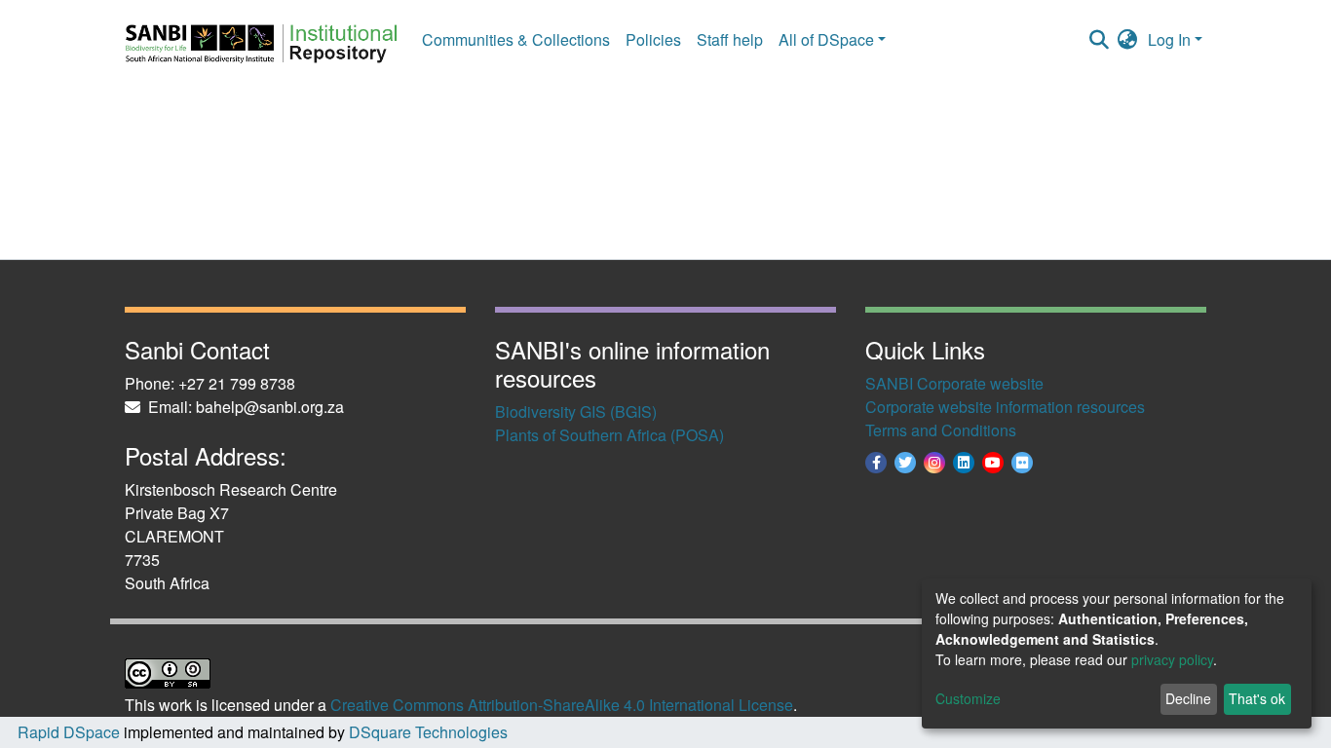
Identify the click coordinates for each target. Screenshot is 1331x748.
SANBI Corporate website (954, 383)
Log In (1169, 39)
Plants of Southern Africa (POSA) (609, 435)
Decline (1188, 698)
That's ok (1257, 698)
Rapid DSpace (69, 732)
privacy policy (1172, 659)
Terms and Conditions (940, 430)
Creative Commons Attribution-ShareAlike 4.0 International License (561, 704)
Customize (968, 698)
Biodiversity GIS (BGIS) (576, 411)
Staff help (730, 39)
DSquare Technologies (426, 732)
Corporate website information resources (1005, 406)
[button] (1128, 40)
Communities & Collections (516, 39)
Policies (653, 39)
